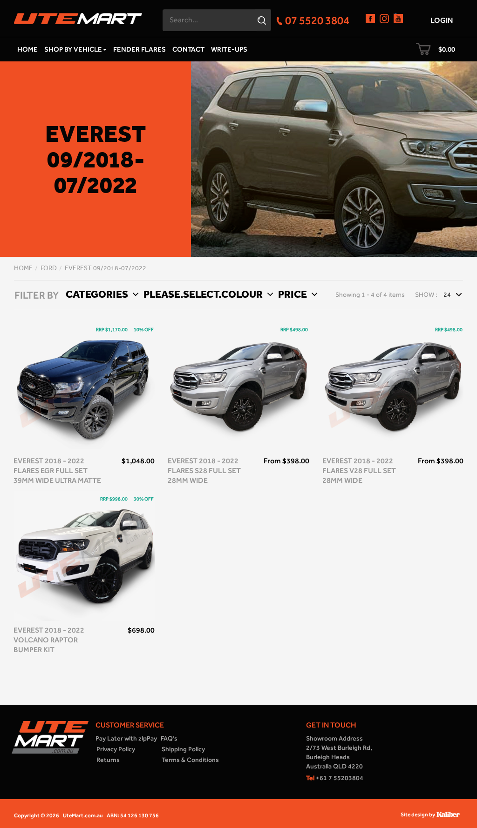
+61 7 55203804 (334, 778)
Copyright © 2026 (36, 815)
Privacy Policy (115, 749)
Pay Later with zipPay (126, 738)
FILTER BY (36, 295)
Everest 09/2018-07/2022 (105, 268)
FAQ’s (169, 738)
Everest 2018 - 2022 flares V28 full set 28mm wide (359, 470)
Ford (49, 268)
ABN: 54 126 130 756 (133, 815)
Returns (108, 760)
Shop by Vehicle (73, 49)
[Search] (263, 20)
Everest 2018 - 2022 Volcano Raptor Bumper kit (49, 640)
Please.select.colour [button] (204, 294)
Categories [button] (98, 294)
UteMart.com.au (83, 815)
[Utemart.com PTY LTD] (78, 16)
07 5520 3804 (317, 20)
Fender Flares (139, 49)
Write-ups (229, 49)
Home (27, 49)
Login (441, 20)
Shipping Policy (183, 749)
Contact (188, 49)
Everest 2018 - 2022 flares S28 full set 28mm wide (204, 470)
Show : (426, 295)
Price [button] (293, 294)
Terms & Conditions (190, 760)
